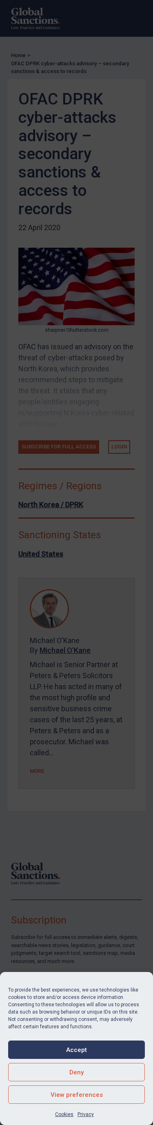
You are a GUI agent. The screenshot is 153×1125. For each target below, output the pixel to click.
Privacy (86, 1114)
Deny (76, 1072)
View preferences (77, 1094)
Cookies (64, 1114)
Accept (76, 1050)
